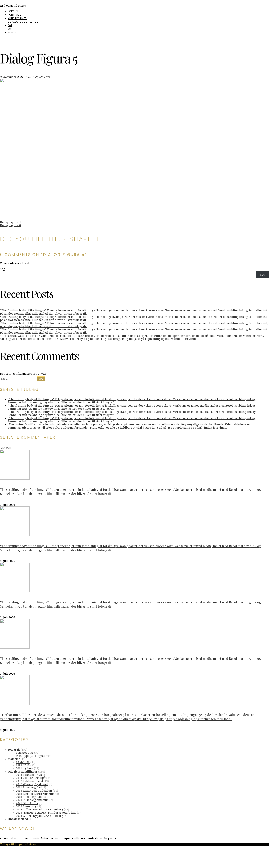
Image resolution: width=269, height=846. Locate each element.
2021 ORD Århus (27, 803)
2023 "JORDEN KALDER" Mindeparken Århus (46, 812)
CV (10, 29)
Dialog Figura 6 (10, 225)
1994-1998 (30, 77)
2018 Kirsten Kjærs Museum (35, 793)
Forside (13, 11)
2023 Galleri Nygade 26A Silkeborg (39, 815)
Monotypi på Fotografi (31, 755)
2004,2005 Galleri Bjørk (31, 778)
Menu (22, 5)
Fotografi (14, 749)
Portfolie (14, 14)
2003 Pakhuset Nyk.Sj (30, 774)
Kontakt (14, 32)
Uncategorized (18, 819)
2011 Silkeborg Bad (29, 787)
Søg (2, 269)
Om (10, 25)
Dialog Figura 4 (10, 222)
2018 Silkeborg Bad (29, 796)
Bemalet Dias (24, 752)
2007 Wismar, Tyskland (32, 784)
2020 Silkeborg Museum (32, 800)
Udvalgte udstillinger (24, 21)
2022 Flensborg (26, 806)
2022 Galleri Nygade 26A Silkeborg (39, 809)
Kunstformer (17, 18)
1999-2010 (23, 765)
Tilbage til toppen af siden (18, 844)
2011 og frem (24, 768)
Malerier (44, 77)
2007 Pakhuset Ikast (29, 781)
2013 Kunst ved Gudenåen (34, 790)
